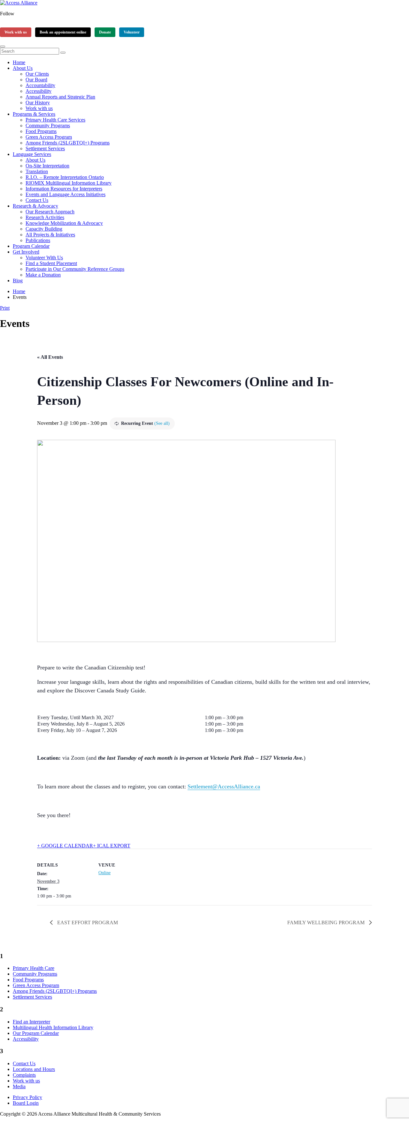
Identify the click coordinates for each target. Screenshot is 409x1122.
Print (5, 308)
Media (19, 1086)
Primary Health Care (33, 968)
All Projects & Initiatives (50, 234)
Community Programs (48, 125)
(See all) (162, 423)
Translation (37, 171)
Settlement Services (45, 148)
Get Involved (26, 252)
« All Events (50, 357)
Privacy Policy (27, 1097)
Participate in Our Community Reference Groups (75, 269)
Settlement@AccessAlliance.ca (224, 786)
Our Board (36, 79)
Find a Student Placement (51, 263)
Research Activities (45, 217)
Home (19, 62)
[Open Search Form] (2, 47)
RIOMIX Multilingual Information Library (69, 183)
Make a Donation (43, 274)
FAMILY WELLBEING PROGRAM (326, 922)
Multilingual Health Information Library (53, 1027)
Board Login (26, 1103)
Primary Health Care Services (55, 119)
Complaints (24, 1075)
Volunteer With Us (44, 257)
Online (104, 872)
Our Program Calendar (36, 1033)
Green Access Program (49, 137)
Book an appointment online (63, 32)
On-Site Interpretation (47, 165)
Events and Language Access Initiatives (65, 194)
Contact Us (37, 200)
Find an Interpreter (31, 1021)
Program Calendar (31, 246)
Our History (38, 102)
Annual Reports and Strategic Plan (60, 97)
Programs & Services (34, 114)
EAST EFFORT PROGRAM (87, 922)
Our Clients (37, 74)
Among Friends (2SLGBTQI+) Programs (68, 142)
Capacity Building (44, 229)
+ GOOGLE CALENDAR (65, 845)
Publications (38, 240)
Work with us (15, 32)
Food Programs (41, 131)
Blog (18, 280)
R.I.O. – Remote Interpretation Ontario (65, 177)
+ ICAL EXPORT (111, 845)
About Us (23, 68)
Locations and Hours (34, 1069)
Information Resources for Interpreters (64, 188)
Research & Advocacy (35, 206)
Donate (105, 32)
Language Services (32, 154)
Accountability (40, 85)
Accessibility (38, 91)
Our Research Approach (50, 211)
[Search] (63, 53)
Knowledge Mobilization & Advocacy (64, 223)
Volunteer (132, 32)
